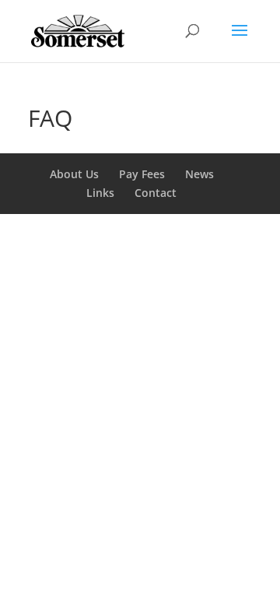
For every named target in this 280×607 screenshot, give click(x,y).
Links (100, 192)
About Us (74, 174)
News (199, 174)
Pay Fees (142, 174)
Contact (156, 192)
